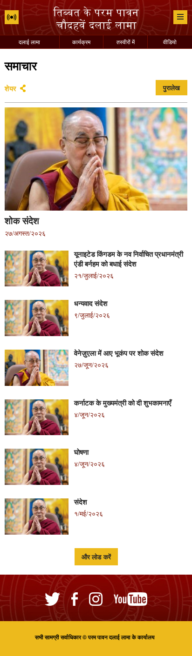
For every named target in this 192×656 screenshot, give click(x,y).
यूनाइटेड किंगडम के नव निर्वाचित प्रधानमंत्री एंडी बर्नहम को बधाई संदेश (128, 259)
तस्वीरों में (126, 42)
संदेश (80, 502)
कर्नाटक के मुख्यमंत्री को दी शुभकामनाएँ (122, 403)
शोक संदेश (22, 220)
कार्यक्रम (81, 42)
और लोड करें (96, 556)
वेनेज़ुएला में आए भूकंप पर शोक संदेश (119, 353)
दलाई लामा (29, 42)
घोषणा (81, 452)
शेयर (10, 88)
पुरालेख (171, 87)
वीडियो (170, 42)
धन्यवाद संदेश (91, 303)
